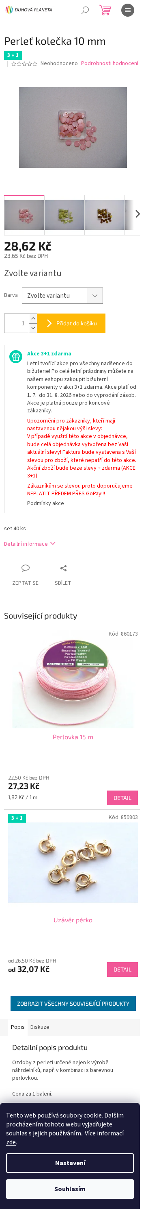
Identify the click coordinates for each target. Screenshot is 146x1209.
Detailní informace (26, 544)
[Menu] (128, 10)
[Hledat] (85, 10)
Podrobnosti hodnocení (109, 64)
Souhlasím (70, 1189)
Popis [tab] (18, 1027)
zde (11, 1142)
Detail (122, 797)
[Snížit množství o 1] (33, 328)
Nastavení (70, 1163)
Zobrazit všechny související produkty (73, 1003)
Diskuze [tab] (39, 1027)
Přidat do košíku (76, 323)
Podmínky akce (45, 503)
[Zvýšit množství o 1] (33, 318)
